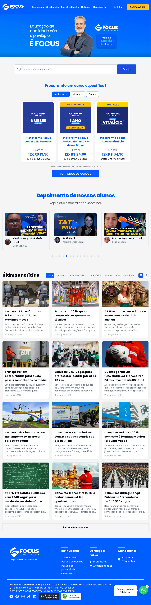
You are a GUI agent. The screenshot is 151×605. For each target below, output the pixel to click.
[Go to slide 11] (88, 256)
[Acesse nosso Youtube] (11, 596)
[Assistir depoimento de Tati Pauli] (26, 224)
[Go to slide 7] (74, 256)
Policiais (61, 275)
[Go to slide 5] (66, 256)
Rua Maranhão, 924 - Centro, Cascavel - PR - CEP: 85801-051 (44, 587)
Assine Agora (138, 7)
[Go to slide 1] (52, 256)
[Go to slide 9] (81, 256)
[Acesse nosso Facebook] (17, 596)
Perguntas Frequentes (128, 559)
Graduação (52, 7)
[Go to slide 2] (56, 256)
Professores (100, 561)
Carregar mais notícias (75, 527)
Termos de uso (69, 557)
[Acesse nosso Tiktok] (29, 596)
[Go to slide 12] (91, 256)
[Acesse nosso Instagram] (23, 596)
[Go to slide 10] (84, 256)
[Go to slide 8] (77, 256)
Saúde (108, 275)
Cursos (92, 94)
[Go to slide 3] (59, 256)
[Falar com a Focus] (143, 590)
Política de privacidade (68, 567)
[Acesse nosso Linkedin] (35, 596)
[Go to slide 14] (98, 256)
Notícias (85, 7)
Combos (78, 94)
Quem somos (69, 573)
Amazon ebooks (102, 565)
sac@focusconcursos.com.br (23, 559)
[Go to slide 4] (63, 256)
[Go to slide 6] (70, 256)
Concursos (38, 7)
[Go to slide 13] (95, 256)
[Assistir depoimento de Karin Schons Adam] (125, 224)
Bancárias (96, 275)
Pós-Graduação (70, 7)
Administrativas (78, 275)
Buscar (126, 69)
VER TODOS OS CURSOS (75, 174)
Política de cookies (72, 561)
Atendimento (100, 7)
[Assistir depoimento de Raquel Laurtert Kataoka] (75, 224)
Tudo (50, 275)
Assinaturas (60, 94)
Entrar (119, 7)
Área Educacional (125, 275)
